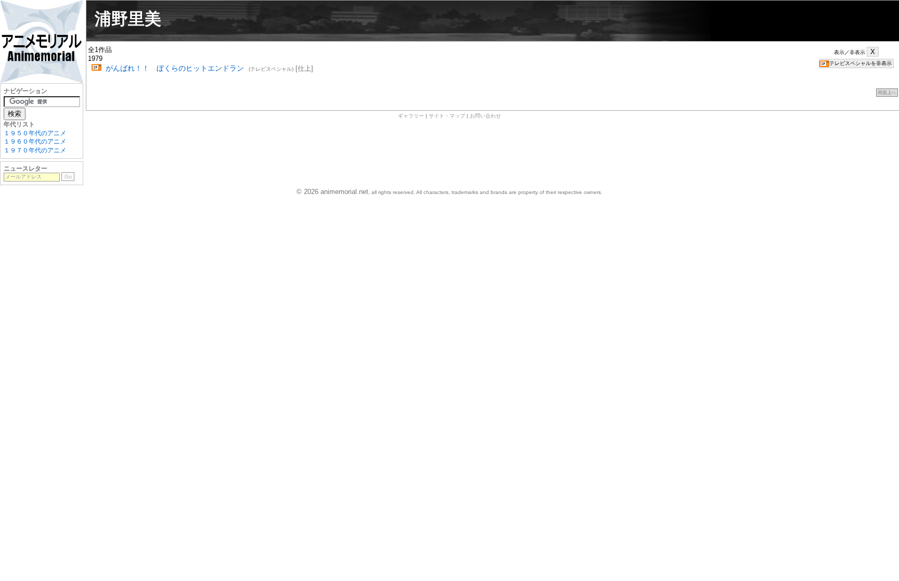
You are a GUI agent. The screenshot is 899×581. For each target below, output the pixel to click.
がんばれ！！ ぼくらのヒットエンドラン (175, 68)
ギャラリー (411, 116)
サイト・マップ (447, 116)
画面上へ (887, 92)
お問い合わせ (485, 116)
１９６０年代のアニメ (35, 141)
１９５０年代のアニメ (35, 133)
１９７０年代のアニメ (35, 150)
